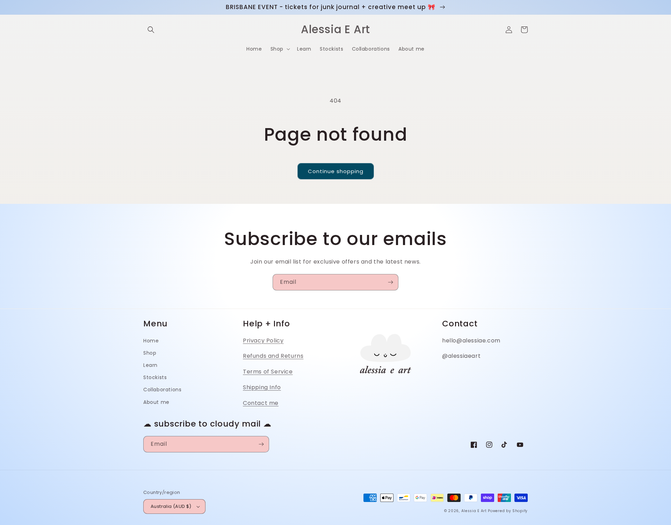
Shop (149, 352)
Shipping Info (262, 387)
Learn (150, 365)
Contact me (261, 403)
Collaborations (162, 389)
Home (151, 340)
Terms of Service (268, 372)
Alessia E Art (474, 510)
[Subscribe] (390, 282)
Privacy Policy (263, 341)
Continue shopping (335, 171)
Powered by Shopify (508, 510)
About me (156, 402)
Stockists (155, 377)
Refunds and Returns (273, 356)
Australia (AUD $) (171, 506)
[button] (151, 29)
